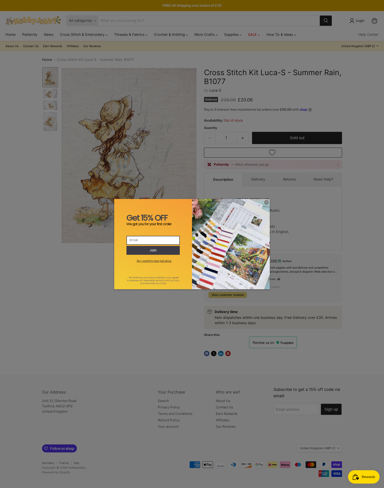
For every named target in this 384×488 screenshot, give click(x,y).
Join (153, 250)
